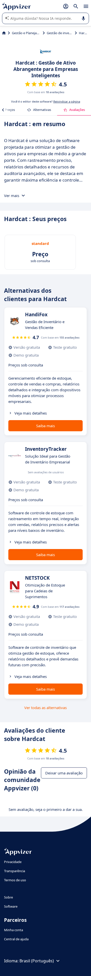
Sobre (8, 897)
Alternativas (42, 109)
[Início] (4, 33)
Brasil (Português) (36, 961)
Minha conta (13, 930)
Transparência (14, 871)
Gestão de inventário (60, 33)
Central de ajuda (16, 939)
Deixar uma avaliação (64, 772)
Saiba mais (45, 425)
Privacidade (12, 862)
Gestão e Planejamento (26, 33)
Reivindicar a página (66, 101)
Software (10, 906)
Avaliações (77, 109)
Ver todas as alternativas (45, 707)
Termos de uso (15, 880)
